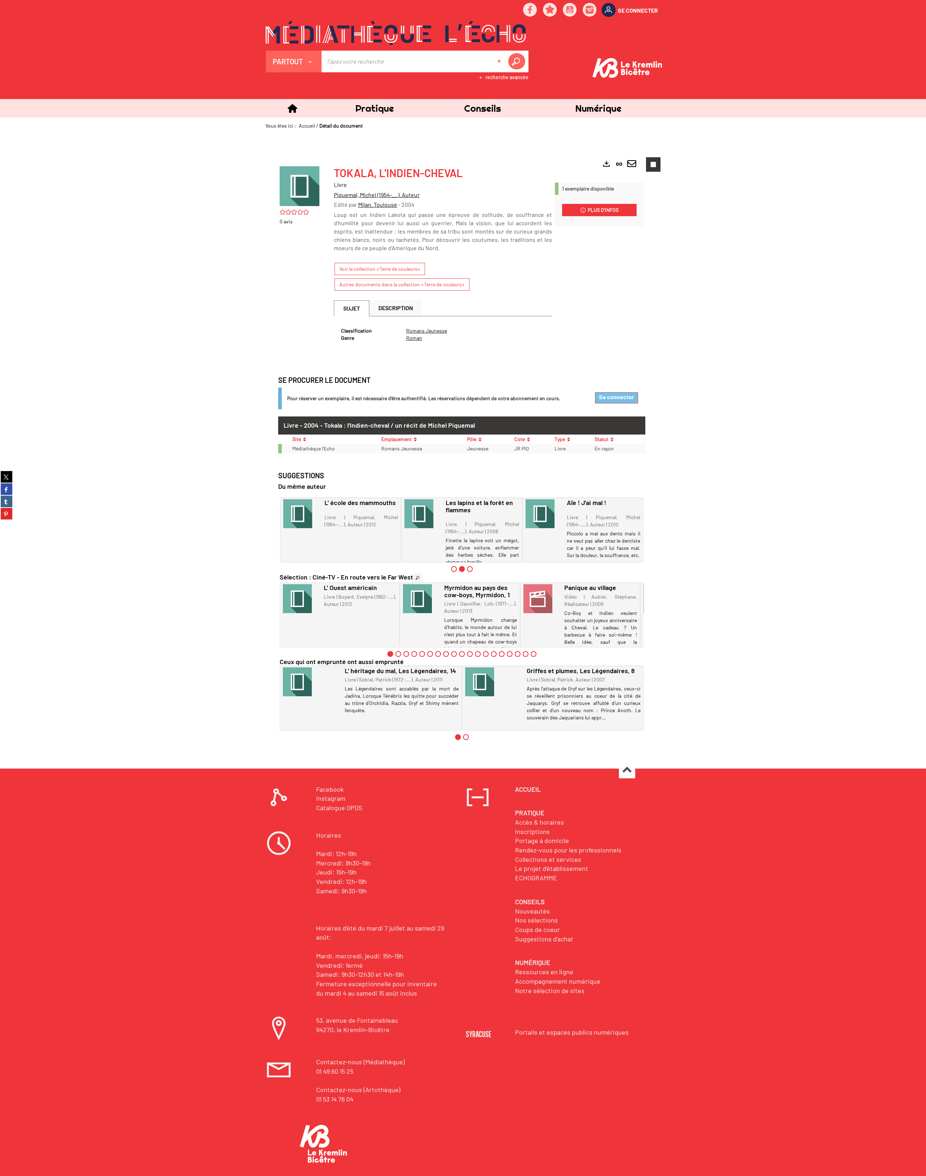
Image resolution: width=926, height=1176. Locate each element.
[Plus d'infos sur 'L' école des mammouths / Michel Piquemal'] (301, 513)
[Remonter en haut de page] (627, 770)
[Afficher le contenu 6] (430, 654)
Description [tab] (395, 307)
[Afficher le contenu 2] (398, 654)
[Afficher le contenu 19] (533, 654)
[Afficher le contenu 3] (470, 569)
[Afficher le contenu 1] (454, 569)
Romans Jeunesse (426, 331)
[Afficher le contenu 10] (462, 654)
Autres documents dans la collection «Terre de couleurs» (402, 284)
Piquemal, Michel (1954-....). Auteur (377, 194)
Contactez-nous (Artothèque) (358, 1090)
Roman (414, 338)
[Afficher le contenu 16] (510, 654)
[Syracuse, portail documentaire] (396, 33)
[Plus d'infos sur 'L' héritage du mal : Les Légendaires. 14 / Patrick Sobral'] (311, 681)
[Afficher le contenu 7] (438, 654)
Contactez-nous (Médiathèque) (360, 1062)
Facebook (330, 789)
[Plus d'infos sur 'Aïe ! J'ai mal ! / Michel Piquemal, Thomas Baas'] (543, 513)
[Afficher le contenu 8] (446, 654)
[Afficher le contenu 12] (478, 654)
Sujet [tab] (351, 308)
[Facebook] (530, 10)
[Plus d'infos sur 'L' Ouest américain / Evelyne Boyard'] (300, 598)
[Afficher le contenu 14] (494, 654)
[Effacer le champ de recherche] (500, 61)
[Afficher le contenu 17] (518, 654)
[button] (374, 108)
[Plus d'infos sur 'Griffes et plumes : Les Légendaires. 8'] (493, 681)
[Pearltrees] (550, 10)
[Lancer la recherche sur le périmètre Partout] (518, 61)
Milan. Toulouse (377, 204)
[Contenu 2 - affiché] (462, 569)
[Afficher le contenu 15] (502, 654)
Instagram (330, 798)
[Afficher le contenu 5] (422, 654)
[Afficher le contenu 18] (525, 654)
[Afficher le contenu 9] (454, 654)
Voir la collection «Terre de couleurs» (379, 269)
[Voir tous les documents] (417, 577)
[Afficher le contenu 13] (486, 654)
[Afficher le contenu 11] (470, 654)
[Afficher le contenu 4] (414, 654)
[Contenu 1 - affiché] (390, 654)
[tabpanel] (443, 334)
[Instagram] (590, 10)
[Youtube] (570, 10)
